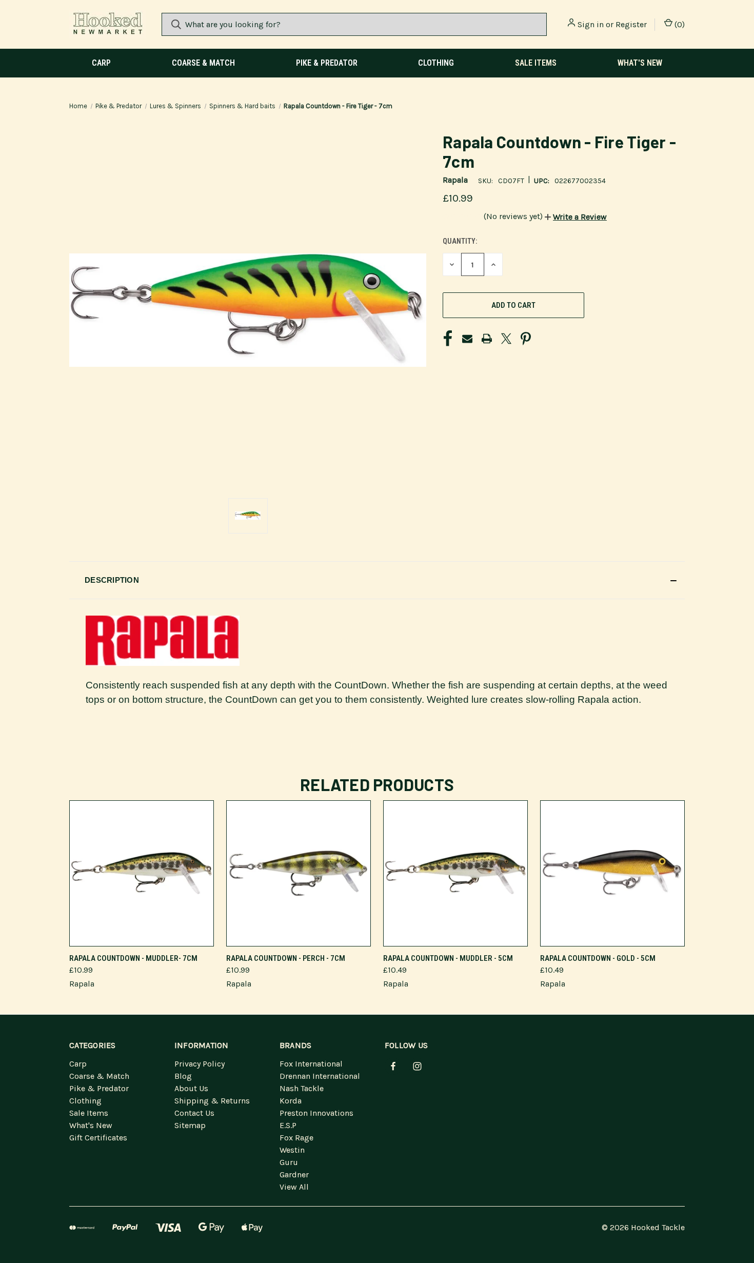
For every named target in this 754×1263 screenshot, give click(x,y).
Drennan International (320, 1076)
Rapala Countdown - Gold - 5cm (598, 958)
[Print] (487, 338)
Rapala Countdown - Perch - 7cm (285, 958)
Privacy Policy (199, 1064)
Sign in (591, 24)
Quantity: (460, 241)
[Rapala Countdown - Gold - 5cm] (612, 873)
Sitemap (190, 1125)
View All (294, 1187)
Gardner (294, 1174)
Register (631, 24)
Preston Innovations (316, 1113)
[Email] (467, 338)
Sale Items (536, 63)
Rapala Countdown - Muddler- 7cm (133, 958)
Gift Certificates (98, 1137)
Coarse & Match (203, 63)
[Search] (176, 24)
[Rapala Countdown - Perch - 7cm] (298, 873)
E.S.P (288, 1125)
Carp (101, 63)
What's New (640, 63)
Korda (291, 1101)
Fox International (311, 1064)
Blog (183, 1076)
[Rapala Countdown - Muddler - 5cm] (455, 873)
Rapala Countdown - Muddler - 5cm (448, 958)
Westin (292, 1150)
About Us (191, 1088)
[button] (576, 217)
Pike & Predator (327, 63)
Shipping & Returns (212, 1101)
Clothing (436, 63)
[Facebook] (448, 338)
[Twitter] (506, 338)
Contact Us (194, 1113)
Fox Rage (296, 1137)
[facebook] (393, 1066)
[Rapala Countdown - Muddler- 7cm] (141, 873)
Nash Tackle (302, 1088)
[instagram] (417, 1066)
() (678, 24)
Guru (289, 1162)
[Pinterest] (526, 338)
